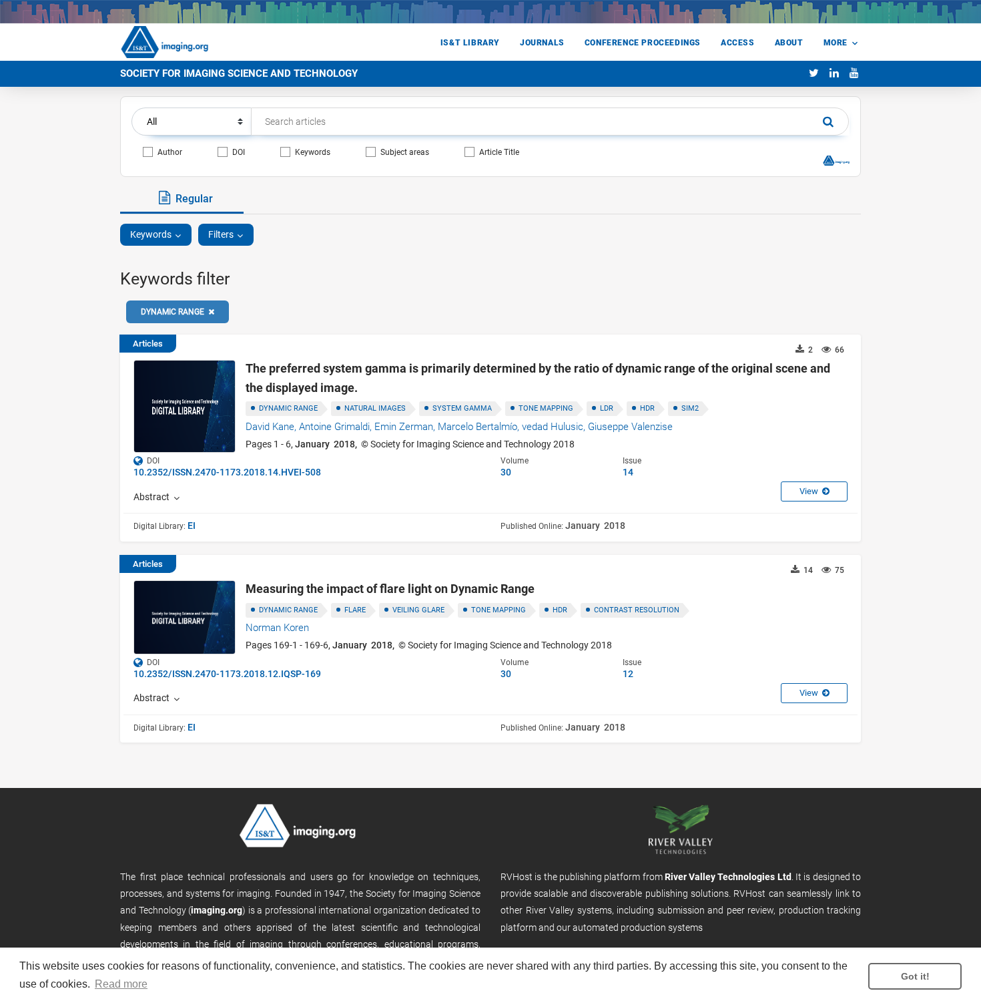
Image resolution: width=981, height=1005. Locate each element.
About (789, 42)
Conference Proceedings (643, 42)
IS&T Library (470, 42)
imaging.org (216, 910)
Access (738, 42)
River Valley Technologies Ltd (728, 876)
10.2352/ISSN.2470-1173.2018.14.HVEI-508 (227, 472)
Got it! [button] (915, 976)
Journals (542, 42)
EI (192, 525)
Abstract (153, 496)
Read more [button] (121, 984)
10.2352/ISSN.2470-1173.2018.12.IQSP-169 (227, 673)
